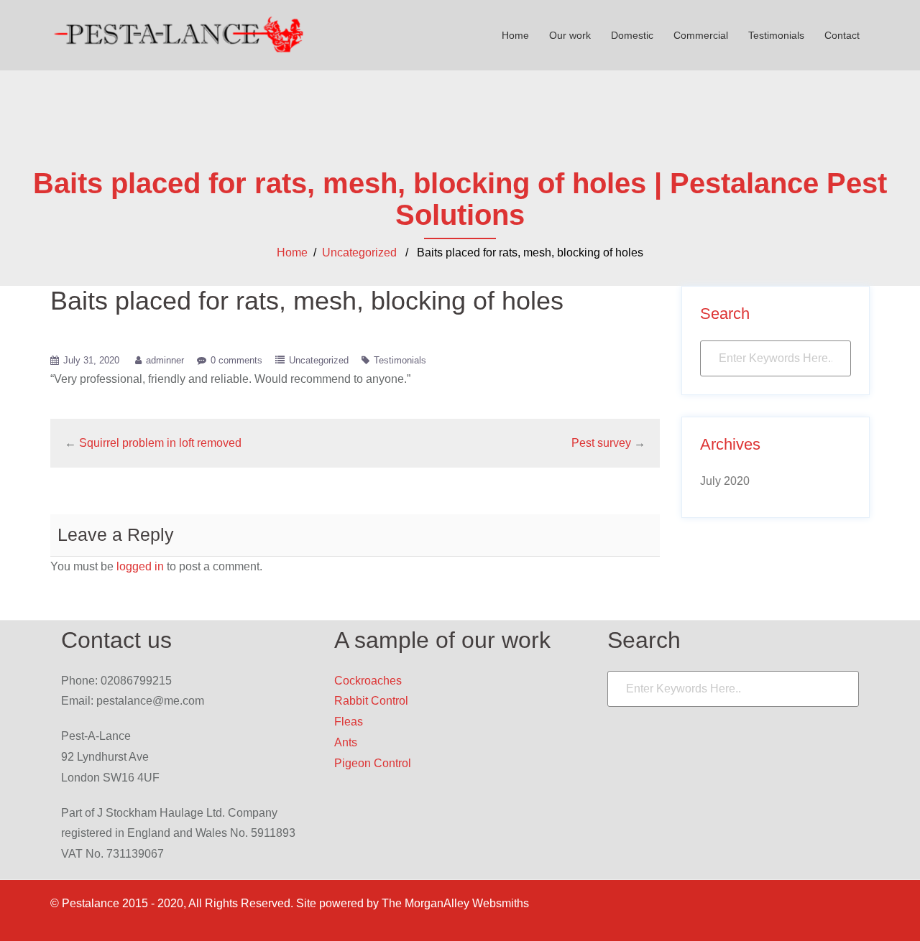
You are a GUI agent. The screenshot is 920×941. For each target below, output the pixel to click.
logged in (140, 566)
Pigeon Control (372, 763)
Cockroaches (368, 681)
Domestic (632, 35)
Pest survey (601, 443)
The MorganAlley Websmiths (455, 903)
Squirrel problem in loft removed (160, 443)
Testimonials (776, 35)
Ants (345, 742)
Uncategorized (359, 252)
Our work (570, 35)
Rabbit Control (371, 701)
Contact (842, 35)
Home (515, 35)
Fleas (348, 721)
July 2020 (725, 481)
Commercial (700, 35)
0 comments (236, 360)
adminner (165, 360)
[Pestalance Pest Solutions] (179, 34)
